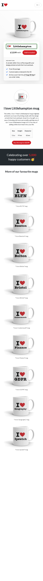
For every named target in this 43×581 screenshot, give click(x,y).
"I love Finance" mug (21, 358)
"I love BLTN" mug (21, 206)
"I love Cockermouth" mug (21, 328)
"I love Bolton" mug (21, 266)
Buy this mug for (21, 142)
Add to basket (29, 52)
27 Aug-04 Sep (29, 75)
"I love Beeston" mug (21, 236)
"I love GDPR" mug (22, 389)
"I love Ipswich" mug (21, 450)
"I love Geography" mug (21, 420)
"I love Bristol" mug (21, 298)
